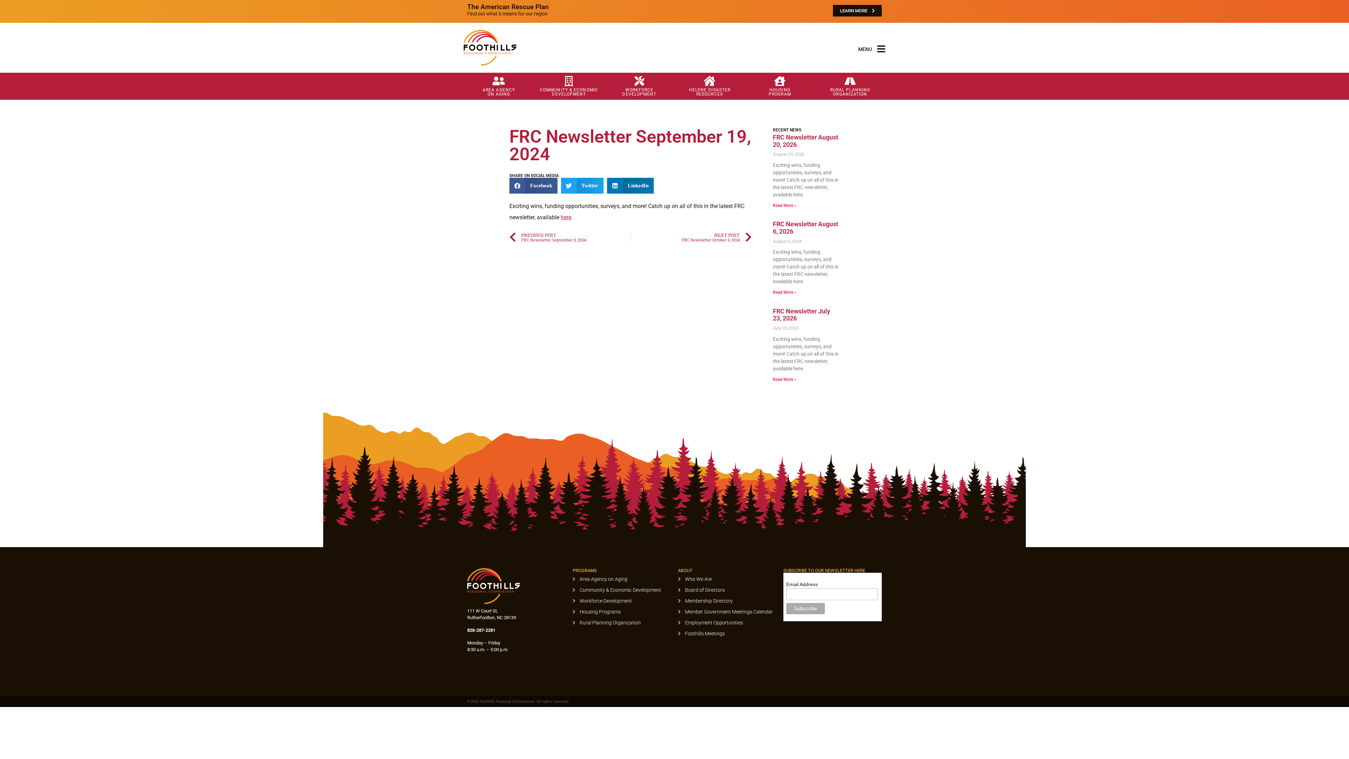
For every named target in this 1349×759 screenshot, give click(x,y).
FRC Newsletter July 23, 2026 (801, 314)
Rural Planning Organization (850, 92)
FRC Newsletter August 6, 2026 (805, 227)
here (566, 217)
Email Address (802, 584)
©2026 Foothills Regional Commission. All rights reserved (517, 701)
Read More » (784, 205)
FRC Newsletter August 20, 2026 (805, 141)
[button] (533, 186)
